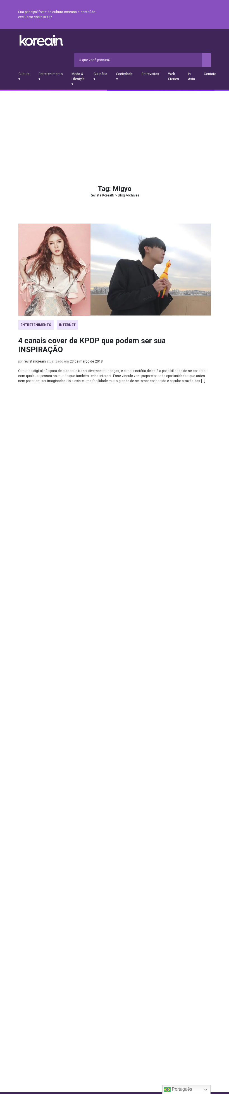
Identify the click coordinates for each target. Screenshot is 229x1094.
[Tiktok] (201, 15)
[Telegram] (207, 15)
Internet (67, 325)
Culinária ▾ (100, 76)
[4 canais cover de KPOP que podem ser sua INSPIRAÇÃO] (114, 270)
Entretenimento (35, 325)
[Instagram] (174, 15)
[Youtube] (187, 15)
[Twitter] (180, 15)
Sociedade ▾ (124, 76)
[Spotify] (194, 15)
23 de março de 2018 (86, 361)
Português (181, 1089)
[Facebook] (167, 15)
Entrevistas (150, 74)
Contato (210, 74)
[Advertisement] (114, 133)
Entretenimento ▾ (51, 76)
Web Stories (173, 76)
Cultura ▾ (24, 76)
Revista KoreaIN (41, 40)
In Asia (191, 76)
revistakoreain (35, 361)
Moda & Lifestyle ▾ (78, 79)
